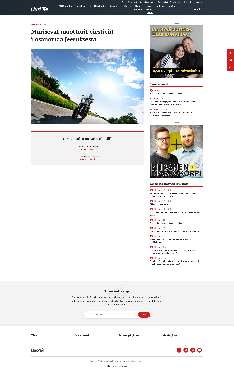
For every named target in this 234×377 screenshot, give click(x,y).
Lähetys (127, 6)
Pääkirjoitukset (66, 6)
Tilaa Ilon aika (175, 2)
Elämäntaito (100, 6)
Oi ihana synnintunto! (159, 204)
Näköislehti (187, 2)
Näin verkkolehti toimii (147, 2)
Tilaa (123, 2)
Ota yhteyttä (132, 2)
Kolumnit (161, 6)
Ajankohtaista (84, 6)
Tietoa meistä (163, 2)
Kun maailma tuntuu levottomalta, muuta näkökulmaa (174, 231)
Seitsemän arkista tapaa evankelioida (167, 93)
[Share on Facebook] (230, 53)
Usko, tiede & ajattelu (149, 9)
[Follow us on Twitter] (185, 350)
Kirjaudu (196, 2)
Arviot (172, 6)
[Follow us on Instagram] (192, 350)
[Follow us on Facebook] (179, 350)
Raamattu (114, 6)
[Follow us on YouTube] (199, 350)
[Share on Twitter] (230, 60)
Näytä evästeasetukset (117, 366)
